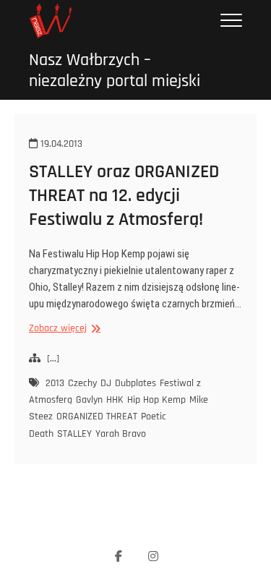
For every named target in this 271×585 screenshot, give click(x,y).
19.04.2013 (60, 143)
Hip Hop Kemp (156, 399)
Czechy (82, 383)
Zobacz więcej (63, 328)
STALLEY (74, 433)
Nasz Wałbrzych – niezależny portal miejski (114, 71)
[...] (53, 358)
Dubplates (135, 383)
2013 (55, 383)
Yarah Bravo (120, 433)
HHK (115, 399)
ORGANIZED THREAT (96, 416)
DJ (105, 383)
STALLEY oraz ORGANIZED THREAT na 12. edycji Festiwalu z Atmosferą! (124, 195)
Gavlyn (89, 399)
